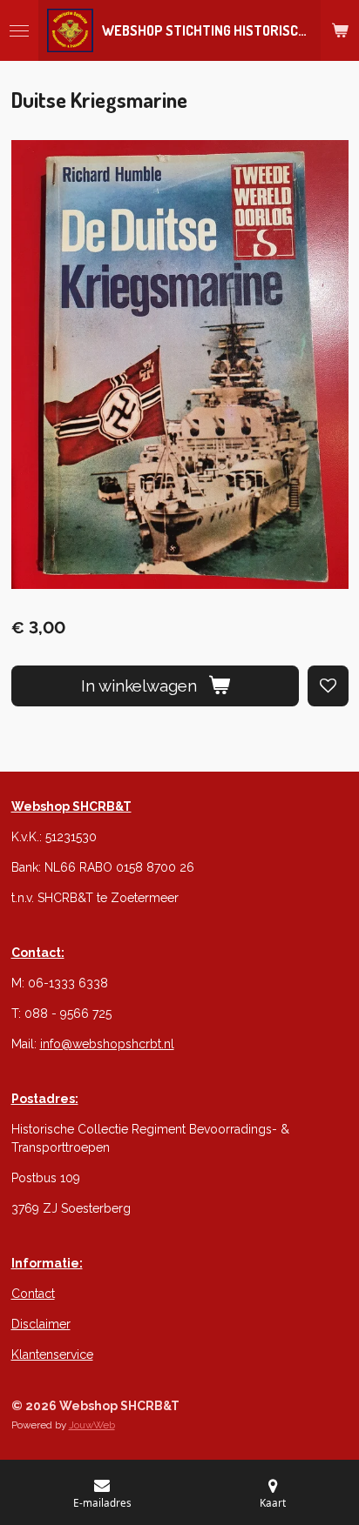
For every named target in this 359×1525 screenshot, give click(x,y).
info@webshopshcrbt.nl (107, 1044)
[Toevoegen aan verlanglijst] (328, 686)
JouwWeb (92, 1425)
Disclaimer (41, 1324)
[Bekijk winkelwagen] (340, 30)
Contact (33, 1294)
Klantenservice (52, 1354)
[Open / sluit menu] (19, 30)
